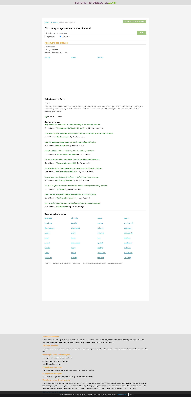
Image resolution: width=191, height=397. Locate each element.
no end (47, 243)
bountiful (74, 223)
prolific (47, 252)
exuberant (127, 228)
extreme (100, 228)
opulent (100, 243)
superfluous (128, 252)
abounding (48, 218)
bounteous (48, 223)
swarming (48, 257)
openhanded (75, 243)
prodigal (100, 248)
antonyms (74, 28)
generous (100, 233)
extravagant (75, 228)
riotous (73, 252)
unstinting (127, 257)
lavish (47, 238)
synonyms (60, 28)
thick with (100, 257)
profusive (127, 248)
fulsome (47, 233)
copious (100, 223)
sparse (73, 57)
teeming (74, 257)
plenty (73, 248)
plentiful (47, 248)
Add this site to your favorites (134, 21)
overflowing (128, 243)
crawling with (128, 223)
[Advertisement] (95, 11)
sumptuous (101, 252)
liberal (73, 238)
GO (141, 33)
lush (98, 238)
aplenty (126, 218)
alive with (74, 218)
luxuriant (127, 238)
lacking (47, 57)
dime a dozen (49, 228)
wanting (100, 57)
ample (99, 218)
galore (73, 233)
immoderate (128, 233)
